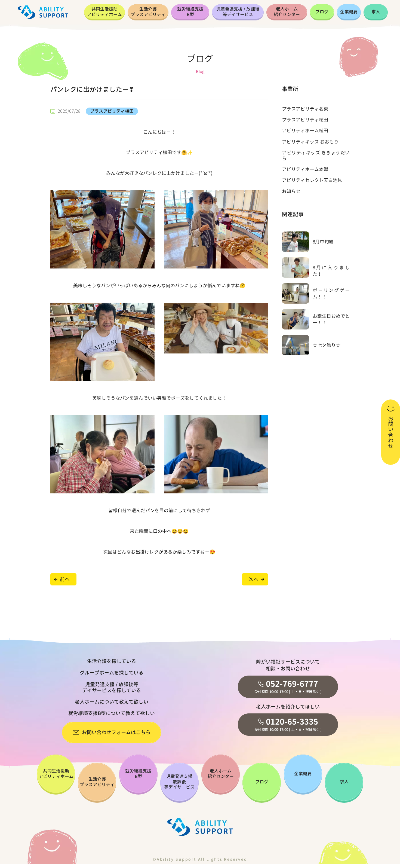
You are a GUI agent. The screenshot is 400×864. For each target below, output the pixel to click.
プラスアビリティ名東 (305, 109)
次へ (254, 579)
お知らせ (291, 191)
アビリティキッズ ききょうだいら (316, 155)
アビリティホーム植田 (305, 130)
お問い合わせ (391, 432)
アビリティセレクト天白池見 (312, 180)
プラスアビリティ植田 (112, 111)
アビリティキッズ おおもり (310, 142)
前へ (65, 579)
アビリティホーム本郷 (305, 169)
